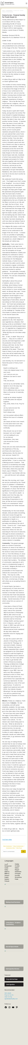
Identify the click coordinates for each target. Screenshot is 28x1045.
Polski (16, 879)
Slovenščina (18, 877)
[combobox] (11, 851)
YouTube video (7, 839)
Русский (17, 875)
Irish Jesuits (8, 993)
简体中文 (7, 871)
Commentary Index (10, 847)
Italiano (17, 868)
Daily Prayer (19, 847)
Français (7, 881)
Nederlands (18, 871)
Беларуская (8, 866)
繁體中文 (7, 873)
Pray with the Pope (11, 979)
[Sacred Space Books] (14, 938)
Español (7, 879)
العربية (6, 864)
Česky (6, 869)
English (7, 877)
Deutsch (7, 875)
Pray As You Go (9, 995)
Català (6, 868)
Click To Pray (8, 997)
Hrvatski (17, 866)
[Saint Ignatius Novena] (14, 960)
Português (18, 873)
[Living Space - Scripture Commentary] (14, 916)
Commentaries (9, 10)
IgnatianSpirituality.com (11, 998)
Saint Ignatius (10, 984)
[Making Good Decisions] (14, 893)
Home (3, 10)
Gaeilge (17, 864)
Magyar (17, 869)
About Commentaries (18, 846)
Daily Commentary (7, 846)
